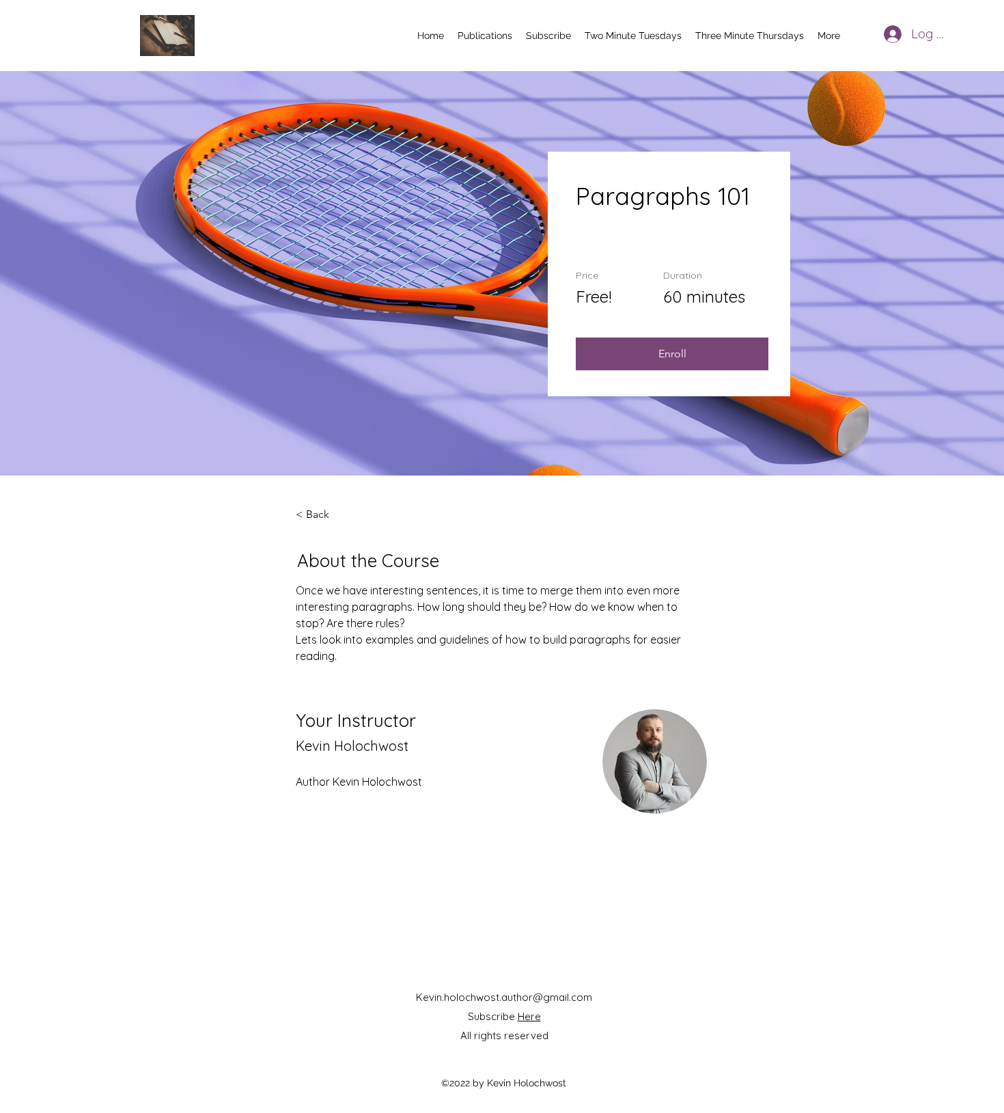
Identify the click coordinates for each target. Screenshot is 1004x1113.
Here (529, 1016)
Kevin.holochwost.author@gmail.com (504, 997)
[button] (672, 354)
